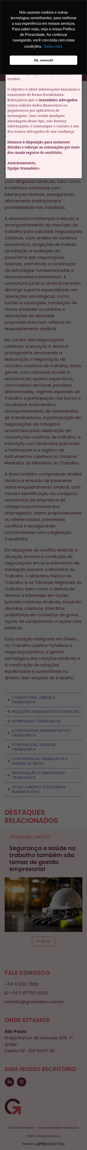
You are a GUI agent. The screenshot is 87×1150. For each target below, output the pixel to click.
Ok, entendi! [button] (43, 60)
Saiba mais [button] (53, 46)
